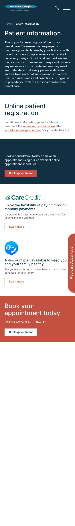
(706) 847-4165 (38, 322)
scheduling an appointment (23, 130)
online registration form (39, 126)
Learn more (16, 226)
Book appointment (21, 173)
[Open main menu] (66, 8)
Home (8, 23)
